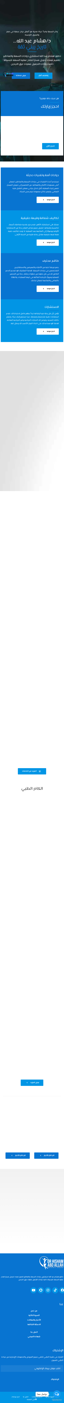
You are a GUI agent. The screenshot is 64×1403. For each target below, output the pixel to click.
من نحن (34, 1310)
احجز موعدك (15, 1397)
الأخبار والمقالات (34, 1320)
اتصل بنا (34, 1332)
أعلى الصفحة (31, 1399)
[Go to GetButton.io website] (57, 1400)
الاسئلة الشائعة (34, 1324)
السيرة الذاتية (33, 1315)
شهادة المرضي (34, 1336)
